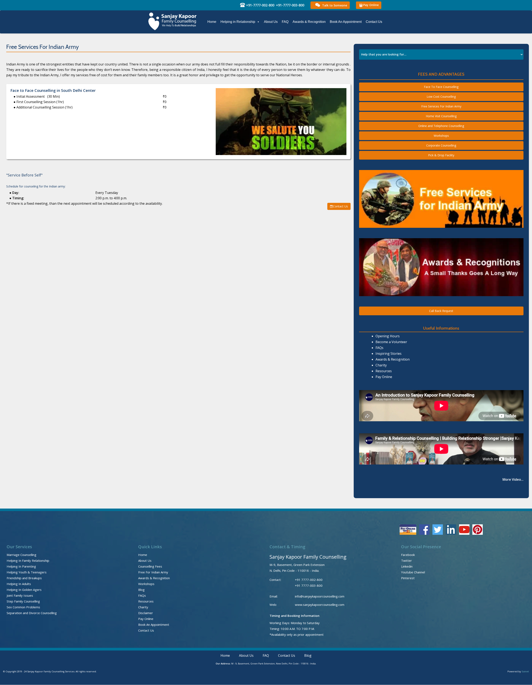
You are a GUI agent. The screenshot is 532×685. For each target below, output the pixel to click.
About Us (271, 21)
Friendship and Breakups (24, 578)
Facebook (408, 555)
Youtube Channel (413, 572)
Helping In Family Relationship (28, 560)
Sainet (525, 671)
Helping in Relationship (237, 21)
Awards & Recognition (309, 21)
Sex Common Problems (23, 607)
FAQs (379, 347)
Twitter (406, 560)
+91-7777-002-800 (260, 5)
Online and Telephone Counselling (441, 126)
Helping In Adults (19, 584)
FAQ (285, 21)
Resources (384, 371)
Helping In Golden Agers (24, 590)
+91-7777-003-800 (290, 5)
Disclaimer (145, 613)
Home (211, 21)
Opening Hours (388, 336)
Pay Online (371, 5)
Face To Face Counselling (441, 87)
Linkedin (407, 566)
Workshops (441, 136)
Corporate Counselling (441, 145)
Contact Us (374, 21)
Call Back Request (441, 311)
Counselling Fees (150, 566)
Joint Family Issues (20, 595)
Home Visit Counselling (441, 116)
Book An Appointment (346, 21)
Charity (381, 365)
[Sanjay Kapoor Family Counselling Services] (173, 21)
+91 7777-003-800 (309, 585)
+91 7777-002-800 (309, 580)
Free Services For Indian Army (441, 106)
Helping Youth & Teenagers (27, 572)
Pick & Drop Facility (441, 155)
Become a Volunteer (391, 342)
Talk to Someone (334, 5)
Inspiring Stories (388, 353)
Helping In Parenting (21, 566)
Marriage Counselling (21, 555)
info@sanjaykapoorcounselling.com (319, 596)
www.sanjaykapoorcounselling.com (319, 604)
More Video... (512, 479)
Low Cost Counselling (441, 97)
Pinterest (408, 578)
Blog (141, 590)
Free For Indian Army (153, 572)
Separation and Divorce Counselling (32, 613)
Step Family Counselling (23, 601)
